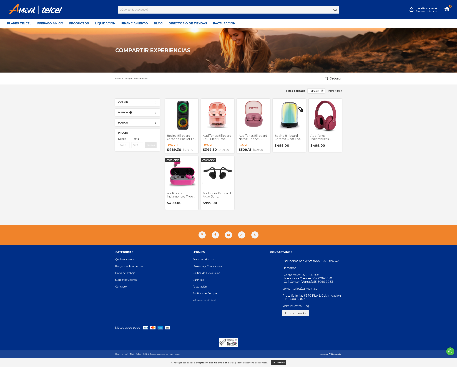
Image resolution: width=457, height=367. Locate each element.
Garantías (198, 279)
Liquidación (105, 23)
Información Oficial (204, 300)
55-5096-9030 (312, 275)
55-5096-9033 (323, 281)
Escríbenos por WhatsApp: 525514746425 (311, 261)
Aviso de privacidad (204, 259)
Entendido (278, 362)
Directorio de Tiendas (188, 23)
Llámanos (289, 268)
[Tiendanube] (331, 354)
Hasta (135, 138)
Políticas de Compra (204, 293)
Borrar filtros (334, 91)
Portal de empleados (295, 313)
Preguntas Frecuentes (129, 266)
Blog (158, 23)
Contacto (121, 286)
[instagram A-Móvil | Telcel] (202, 234)
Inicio (117, 78)
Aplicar (151, 145)
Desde (122, 138)
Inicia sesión (430, 8)
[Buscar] (335, 9)
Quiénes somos (125, 259)
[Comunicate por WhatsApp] (450, 351)
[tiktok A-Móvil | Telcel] (241, 234)
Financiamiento (134, 23)
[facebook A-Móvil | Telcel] (215, 234)
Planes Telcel (19, 23)
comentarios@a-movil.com (301, 288)
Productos (79, 23)
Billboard (314, 90)
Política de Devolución (206, 273)
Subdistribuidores (126, 279)
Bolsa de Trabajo (125, 273)
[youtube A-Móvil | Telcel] (228, 234)
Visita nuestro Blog (295, 306)
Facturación (224, 23)
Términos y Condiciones (207, 266)
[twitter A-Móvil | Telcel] (254, 234)
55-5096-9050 (322, 278)
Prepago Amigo (50, 23)
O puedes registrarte (426, 11)
